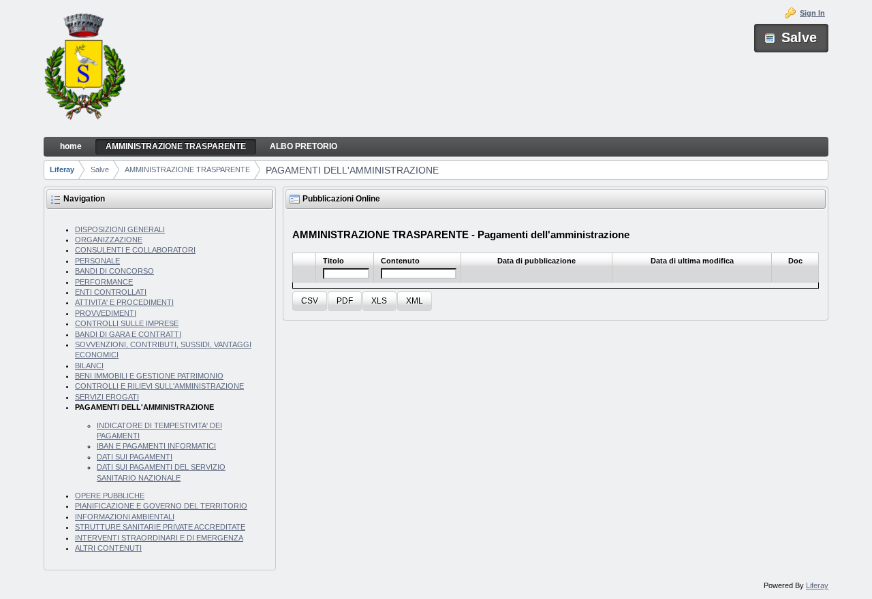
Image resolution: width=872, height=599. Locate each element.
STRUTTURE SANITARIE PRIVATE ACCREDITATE (160, 527)
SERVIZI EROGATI (107, 397)
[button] (309, 301)
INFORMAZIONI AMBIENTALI (124, 517)
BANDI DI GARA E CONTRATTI (128, 334)
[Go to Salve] (84, 69)
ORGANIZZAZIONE (108, 240)
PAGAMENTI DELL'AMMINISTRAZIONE (352, 170)
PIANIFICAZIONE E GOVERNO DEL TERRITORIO (161, 506)
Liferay (62, 169)
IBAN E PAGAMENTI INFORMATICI (156, 446)
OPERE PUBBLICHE (109, 495)
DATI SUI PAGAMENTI (134, 457)
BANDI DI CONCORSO (114, 271)
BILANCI (89, 365)
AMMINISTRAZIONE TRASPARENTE (187, 169)
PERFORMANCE (104, 282)
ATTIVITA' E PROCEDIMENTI (124, 302)
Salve (100, 169)
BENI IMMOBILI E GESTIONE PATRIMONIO (149, 376)
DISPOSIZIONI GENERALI (120, 229)
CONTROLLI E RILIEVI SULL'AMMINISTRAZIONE (159, 386)
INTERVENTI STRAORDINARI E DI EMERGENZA (159, 538)
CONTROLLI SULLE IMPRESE (126, 323)
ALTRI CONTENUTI (108, 548)
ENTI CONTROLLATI (110, 292)
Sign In (812, 13)
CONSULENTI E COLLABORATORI (135, 250)
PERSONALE (97, 261)
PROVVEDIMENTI (105, 313)
